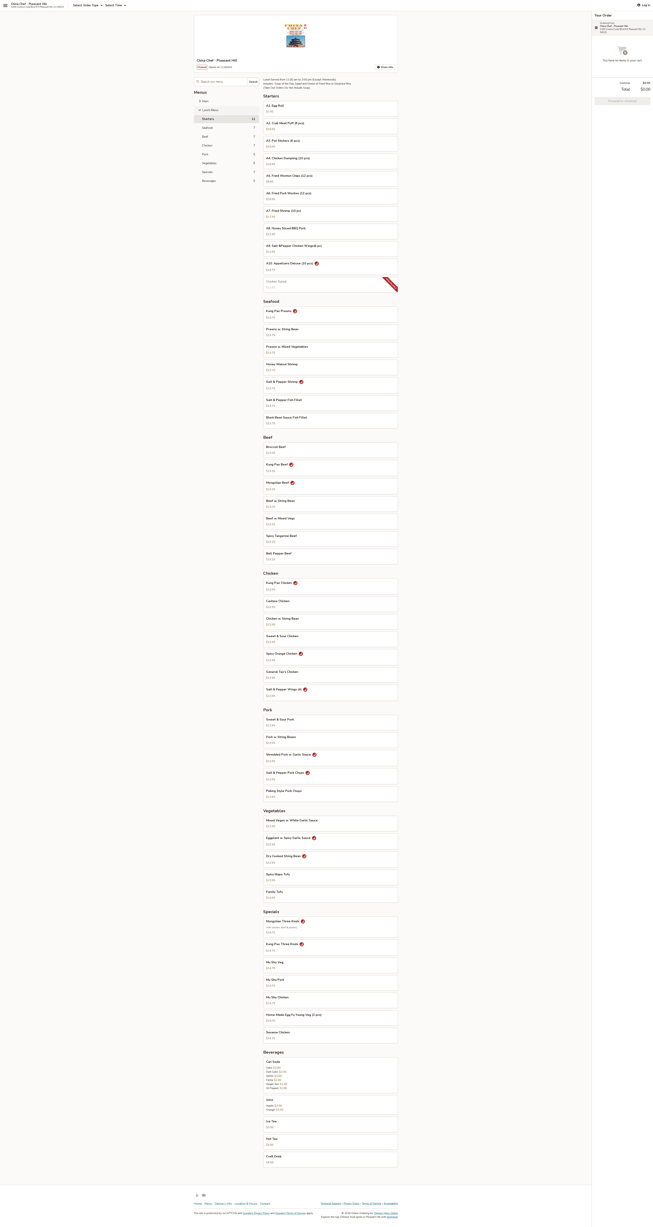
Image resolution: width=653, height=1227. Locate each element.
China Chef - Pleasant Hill (29, 4)
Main (205, 101)
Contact (265, 1204)
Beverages (228, 181)
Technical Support (331, 1203)
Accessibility (391, 1203)
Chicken (228, 146)
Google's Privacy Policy (256, 1213)
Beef (228, 137)
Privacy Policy (351, 1203)
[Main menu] (5, 5)
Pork (228, 154)
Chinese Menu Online (386, 1213)
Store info (386, 67)
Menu (208, 1204)
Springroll (392, 1217)
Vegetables (228, 163)
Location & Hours (246, 1204)
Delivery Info (223, 1204)
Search (253, 82)
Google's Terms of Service (290, 1213)
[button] (330, 108)
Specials (228, 172)
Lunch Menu (210, 110)
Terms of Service (371, 1203)
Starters (228, 119)
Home (198, 1204)
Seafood (228, 128)
